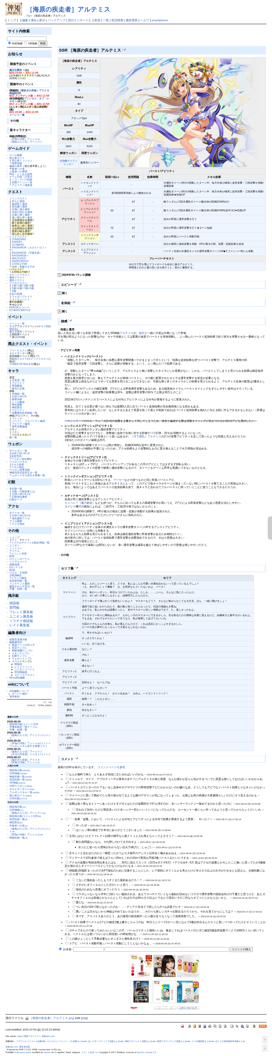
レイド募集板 (19, 625)
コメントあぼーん (89, 1052)
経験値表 (14, 564)
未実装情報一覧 (18, 580)
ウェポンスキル (18, 461)
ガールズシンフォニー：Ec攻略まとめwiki (67, 1041)
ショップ (14, 537)
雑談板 (14, 603)
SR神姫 (17, 782)
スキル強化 (17, 467)
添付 (71, 20)
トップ (11, 20)
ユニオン (14, 545)
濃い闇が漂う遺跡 (22, 217)
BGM (12, 570)
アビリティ (18, 383)
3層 (26, 285)
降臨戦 (18, 664)
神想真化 (17, 407)
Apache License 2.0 (146, 1052)
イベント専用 (19, 553)
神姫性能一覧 (20, 776)
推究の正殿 (18, 388)
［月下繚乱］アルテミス (146, 436)
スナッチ (17, 418)
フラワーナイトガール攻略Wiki (31, 1041)
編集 (25, 20)
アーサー (118, 480)
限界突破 (17, 163)
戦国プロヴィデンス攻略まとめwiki (173, 1041)
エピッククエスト (19, 274)
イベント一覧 (17, 114)
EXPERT (17, 242)
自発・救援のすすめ (23, 266)
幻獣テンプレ (19, 655)
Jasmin (47, 1052)
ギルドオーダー (18, 353)
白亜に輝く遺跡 (21, 214)
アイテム (14, 550)
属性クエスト (17, 280)
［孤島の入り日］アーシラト (25, 141)
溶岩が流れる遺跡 (22, 212)
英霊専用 (16, 456)
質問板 (14, 607)
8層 (32, 288)
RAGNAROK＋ (20, 255)
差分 (42, 20)
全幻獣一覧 (15, 488)
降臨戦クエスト (18, 358)
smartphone (160, 20)
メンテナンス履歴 (19, 583)
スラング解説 (19, 578)
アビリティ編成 (21, 423)
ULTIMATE (18, 244)
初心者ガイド (17, 157)
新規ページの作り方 (23, 644)
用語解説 (16, 575)
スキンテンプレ (21, 653)
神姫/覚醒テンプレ (22, 650)
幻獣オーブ (15, 499)
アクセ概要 (15, 521)
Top (28, 15)
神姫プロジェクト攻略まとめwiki (140, 1041)
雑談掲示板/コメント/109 (23, 724)
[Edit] (124, 49)
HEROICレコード (19, 307)
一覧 (106, 20)
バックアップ (56, 20)
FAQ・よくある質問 (20, 174)
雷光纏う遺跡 (19, 206)
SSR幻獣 (18, 798)
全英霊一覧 (18, 380)
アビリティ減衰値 (22, 185)
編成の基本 (15, 166)
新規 (97, 20)
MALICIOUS (19, 258)
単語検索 (117, 20)
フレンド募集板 (21, 612)
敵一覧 (13, 437)
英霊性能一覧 (20, 779)
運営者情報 (24, 1047)
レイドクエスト (18, 236)
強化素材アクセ (21, 518)
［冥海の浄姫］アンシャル (24, 139)
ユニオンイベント (24, 669)
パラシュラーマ (74, 420)
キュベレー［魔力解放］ (80, 502)
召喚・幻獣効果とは (23, 491)
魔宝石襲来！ (17, 70)
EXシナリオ (16, 567)
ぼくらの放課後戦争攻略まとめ (230, 1041)
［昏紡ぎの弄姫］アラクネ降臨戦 (29, 91)
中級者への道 (17, 168)
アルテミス (126, 333)
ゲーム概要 (15, 155)
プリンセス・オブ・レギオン (29, 100)
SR (21, 396)
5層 (14, 288)
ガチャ (13, 539)
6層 (20, 288)
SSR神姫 (18, 773)
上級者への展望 (18, 171)
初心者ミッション (22, 160)
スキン (16, 432)
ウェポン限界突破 (19, 469)
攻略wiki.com (12, 1047)
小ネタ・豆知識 (18, 572)
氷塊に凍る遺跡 (21, 209)
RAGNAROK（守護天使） (27, 252)
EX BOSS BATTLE (19, 310)
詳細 (84, 1018)
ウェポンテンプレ (22, 658)
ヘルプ (144, 20)
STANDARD (19, 239)
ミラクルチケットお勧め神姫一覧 (30, 542)
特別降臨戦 (20, 672)
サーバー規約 (19, 693)
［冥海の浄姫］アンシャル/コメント (30, 743)
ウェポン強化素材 (21, 459)
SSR (14, 396)
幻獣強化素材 (19, 496)
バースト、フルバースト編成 (28, 421)
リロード (82, 20)
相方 (141, 333)
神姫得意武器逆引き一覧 (23, 472)
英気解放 (17, 385)
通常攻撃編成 (19, 426)
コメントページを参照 (111, 767)
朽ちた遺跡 (18, 201)
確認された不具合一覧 (22, 586)
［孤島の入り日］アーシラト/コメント (30, 736)
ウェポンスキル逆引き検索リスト (28, 746)
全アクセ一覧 (17, 512)
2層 (20, 285)
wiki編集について (19, 691)
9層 (14, 291)
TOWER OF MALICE (21, 364)
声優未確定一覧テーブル (23, 726)
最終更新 (132, 20)
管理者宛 (14, 696)
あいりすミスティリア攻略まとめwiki (105, 1041)
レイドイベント (23, 666)
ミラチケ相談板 (21, 621)
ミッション (15, 548)
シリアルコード (18, 561)
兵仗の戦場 (15, 293)
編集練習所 (15, 642)
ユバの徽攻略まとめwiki (202, 1041)
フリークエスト (18, 350)
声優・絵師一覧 (18, 588)
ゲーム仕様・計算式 (20, 176)
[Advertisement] (135, 35)
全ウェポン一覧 (18, 450)
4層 (32, 285)
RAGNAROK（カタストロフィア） (28, 249)
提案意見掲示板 (18, 639)
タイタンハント (21, 299)
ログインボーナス (19, 559)
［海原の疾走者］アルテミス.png (51, 1018)
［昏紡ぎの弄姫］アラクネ (24, 759)
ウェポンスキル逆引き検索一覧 (27, 475)
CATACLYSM (19, 263)
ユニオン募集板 (21, 616)
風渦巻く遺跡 (19, 204)
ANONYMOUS (20, 261)
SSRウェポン (20, 785)
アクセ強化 (18, 523)
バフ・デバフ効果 (22, 179)
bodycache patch (22, 1052)
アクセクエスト (18, 283)
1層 (14, 285)
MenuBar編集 (17, 677)
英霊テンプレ (19, 647)
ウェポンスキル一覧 (24, 792)
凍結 (34, 20)
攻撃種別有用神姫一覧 (24, 412)
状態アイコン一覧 (22, 182)
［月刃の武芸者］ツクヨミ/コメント (30, 754)
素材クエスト (17, 277)
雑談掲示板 (19, 770)
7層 (26, 288)
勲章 (11, 556)
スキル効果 (17, 464)
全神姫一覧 (18, 393)
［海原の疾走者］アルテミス (68, 9)
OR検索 (32, 43)
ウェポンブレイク (22, 296)
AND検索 (17, 43)
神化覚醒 (17, 404)
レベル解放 (18, 402)
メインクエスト (18, 198)
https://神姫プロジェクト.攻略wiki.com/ (36, 1036)
